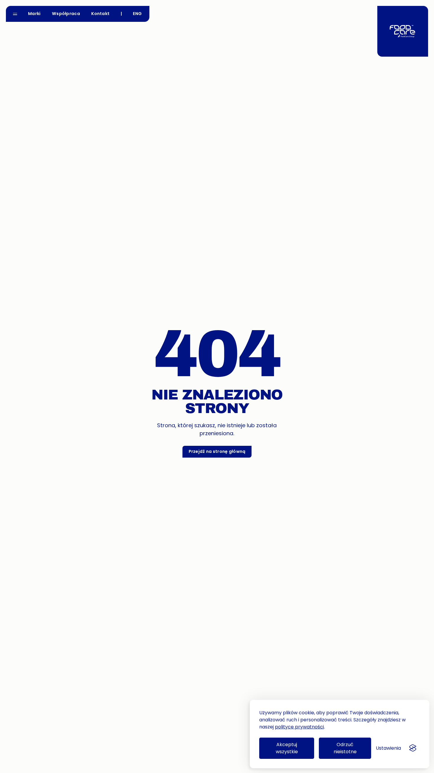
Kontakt (100, 14)
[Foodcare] (402, 31)
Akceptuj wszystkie (287, 748)
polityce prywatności (299, 726)
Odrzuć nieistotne (345, 748)
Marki (34, 14)
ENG (137, 14)
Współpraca (66, 14)
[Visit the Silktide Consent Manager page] (413, 748)
